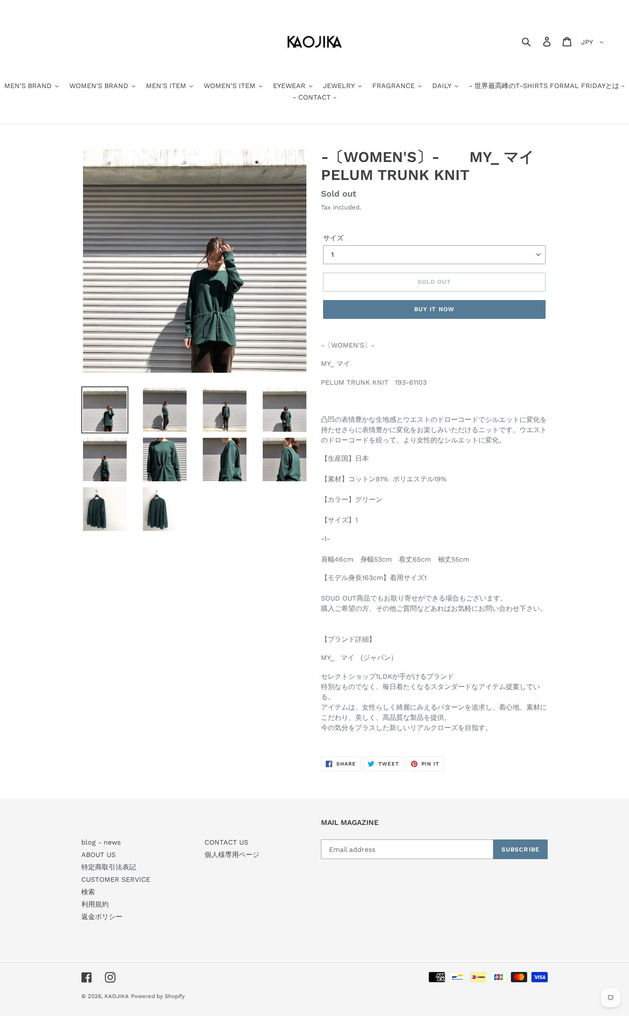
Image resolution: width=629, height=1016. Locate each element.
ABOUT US (98, 855)
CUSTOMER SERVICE (115, 879)
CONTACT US (226, 842)
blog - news (101, 842)
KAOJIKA (116, 996)
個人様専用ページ (232, 855)
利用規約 (95, 904)
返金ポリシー (101, 917)
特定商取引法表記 (108, 867)
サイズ (333, 238)
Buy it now (434, 309)
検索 (88, 892)
